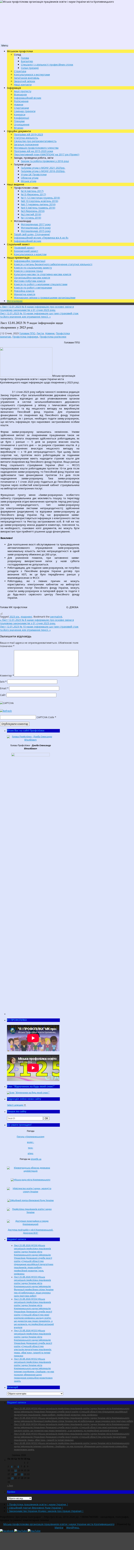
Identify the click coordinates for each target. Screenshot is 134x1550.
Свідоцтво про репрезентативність (35, 141)
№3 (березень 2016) (32, 211)
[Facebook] (7, 1530)
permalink (56, 616)
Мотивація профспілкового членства (36, 147)
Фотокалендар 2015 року (36, 231)
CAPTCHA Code (45, 717)
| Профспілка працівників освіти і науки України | (37, 1504)
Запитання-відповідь (26, 78)
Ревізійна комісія (24, 291)
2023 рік (14, 616)
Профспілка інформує (25, 336)
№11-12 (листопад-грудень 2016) (40, 197)
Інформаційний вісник (27, 98)
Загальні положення (26, 144)
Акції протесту (22, 91)
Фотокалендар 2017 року (36, 224)
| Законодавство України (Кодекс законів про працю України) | (45, 1511)
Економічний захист (26, 251)
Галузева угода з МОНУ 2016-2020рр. (43, 171)
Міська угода (28, 181)
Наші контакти (23, 84)
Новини (18, 104)
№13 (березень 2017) (33, 194)
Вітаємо (18, 127)
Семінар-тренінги (24, 111)
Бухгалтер (27, 61)
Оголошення (21, 124)
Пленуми (19, 121)
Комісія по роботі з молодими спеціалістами (40, 284)
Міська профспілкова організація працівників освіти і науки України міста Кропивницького (58, 1524)
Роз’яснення (21, 101)
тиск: (30, 1148)
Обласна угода (29, 177)
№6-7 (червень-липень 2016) (38, 204)
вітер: (31, 1153)
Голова (25, 58)
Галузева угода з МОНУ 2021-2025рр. (43, 167)
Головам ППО (27, 333)
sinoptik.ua (36, 1159)
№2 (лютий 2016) (31, 214)
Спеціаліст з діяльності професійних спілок (47, 64)
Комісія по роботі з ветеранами (33, 287)
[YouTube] (21, 1530)
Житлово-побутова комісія (29, 281)
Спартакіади (21, 108)
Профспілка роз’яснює (53, 336)
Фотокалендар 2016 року (36, 227)
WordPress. (73, 1527)
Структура (20, 71)
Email (4, 688)
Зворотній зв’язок (24, 81)
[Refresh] (6, 711)
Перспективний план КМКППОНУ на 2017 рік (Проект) (46, 154)
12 (15, 1470)
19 (15, 1474)
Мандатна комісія (24, 294)
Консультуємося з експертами (32, 74)
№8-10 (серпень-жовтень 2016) (39, 201)
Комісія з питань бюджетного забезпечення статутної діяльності (53, 264)
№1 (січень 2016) (31, 217)
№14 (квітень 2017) (32, 191)
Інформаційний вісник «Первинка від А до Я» (41, 237)
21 (22, 1474)
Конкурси (19, 114)
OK (47, 1118)
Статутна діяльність (26, 137)
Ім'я (3, 681)
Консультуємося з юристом (30, 254)
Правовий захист (24, 247)
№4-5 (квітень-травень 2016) (38, 207)
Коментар (7, 675)
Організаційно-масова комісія (32, 277)
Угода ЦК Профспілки (34, 174)
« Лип (10, 1485)
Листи (40, 333)
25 (12, 1478)
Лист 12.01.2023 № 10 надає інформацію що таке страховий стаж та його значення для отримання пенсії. (39, 315)
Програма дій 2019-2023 (28, 134)
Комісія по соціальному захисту (33, 267)
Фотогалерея (15, 301)
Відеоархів (20, 94)
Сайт (3, 695)
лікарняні (26, 616)
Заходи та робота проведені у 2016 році (45, 161)
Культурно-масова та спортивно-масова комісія (42, 274)
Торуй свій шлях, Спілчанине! (32, 234)
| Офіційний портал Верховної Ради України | (35, 1507)
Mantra (59, 1527)
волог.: (30, 1142)
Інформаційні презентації (29, 261)
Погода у (30, 1136)
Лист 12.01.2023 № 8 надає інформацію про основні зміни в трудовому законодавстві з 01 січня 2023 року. (37, 308)
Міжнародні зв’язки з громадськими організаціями (44, 297)
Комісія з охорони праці (28, 271)
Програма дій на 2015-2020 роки (33, 151)
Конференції (21, 117)
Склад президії (30, 68)
